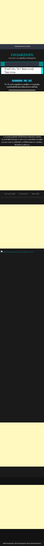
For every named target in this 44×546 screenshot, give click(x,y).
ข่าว (30, 81)
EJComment (23, 194)
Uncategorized (17, 81)
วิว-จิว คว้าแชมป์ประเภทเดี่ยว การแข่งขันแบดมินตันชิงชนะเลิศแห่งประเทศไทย (22, 85)
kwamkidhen (22, 54)
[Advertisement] (22, 22)
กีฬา (25, 81)
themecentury (36, 543)
